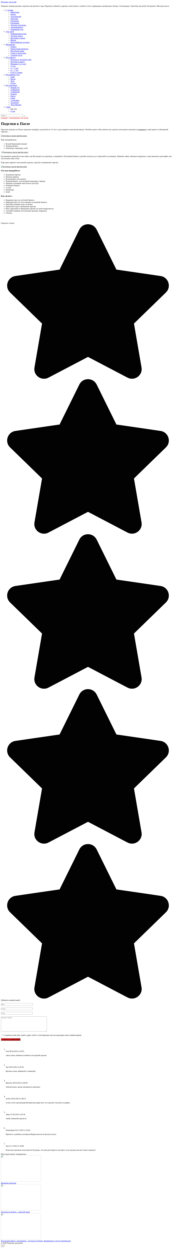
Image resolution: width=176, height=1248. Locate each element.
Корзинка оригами (8, 1183)
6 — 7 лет (14, 70)
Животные (15, 12)
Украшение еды (17, 29)
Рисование (15, 23)
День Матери (16, 105)
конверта (142, 130)
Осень (13, 83)
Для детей (10, 32)
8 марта (14, 94)
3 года (13, 66)
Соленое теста (16, 55)
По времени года (13, 75)
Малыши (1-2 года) (18, 64)
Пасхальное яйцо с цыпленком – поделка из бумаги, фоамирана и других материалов (36, 1241)
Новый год (15, 88)
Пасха (13, 96)
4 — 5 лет (14, 68)
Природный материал (19, 49)
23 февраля (15, 92)
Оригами (14, 19)
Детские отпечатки (18, 25)
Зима (13, 77)
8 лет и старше (16, 72)
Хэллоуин (15, 103)
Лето (12, 81)
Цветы (13, 14)
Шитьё (13, 40)
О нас (13, 111)
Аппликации (16, 17)
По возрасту (11, 57)
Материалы (10, 45)
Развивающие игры (18, 34)
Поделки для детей (8, 2)
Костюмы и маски (18, 38)
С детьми (9, 10)
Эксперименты (17, 27)
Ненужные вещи (17, 51)
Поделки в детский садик (21, 60)
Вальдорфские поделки (20, 42)
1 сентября (15, 100)
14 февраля (15, 90)
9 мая (13, 98)
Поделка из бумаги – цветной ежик (15, 1212)
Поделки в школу (18, 62)
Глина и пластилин (18, 53)
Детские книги (17, 36)
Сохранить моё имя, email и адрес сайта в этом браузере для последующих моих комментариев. (43, 1035)
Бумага (13, 47)
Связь (8, 107)
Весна (13, 79)
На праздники (11, 85)
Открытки (15, 21)
